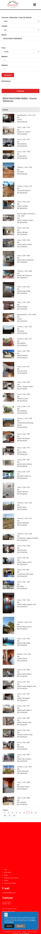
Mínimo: (5, 56)
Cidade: (4, 26)
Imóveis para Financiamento (11, 878)
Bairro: (4, 35)
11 (9, 815)
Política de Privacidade (10, 883)
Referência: (6, 81)
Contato (6, 880)
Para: (4, 48)
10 (5, 815)
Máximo (5, 65)
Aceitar (9, 926)
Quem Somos (7, 872)
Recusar (20, 926)
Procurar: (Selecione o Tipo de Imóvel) (16, 17)
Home (5, 869)
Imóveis (6, 875)
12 (14, 815)
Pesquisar (8, 75)
